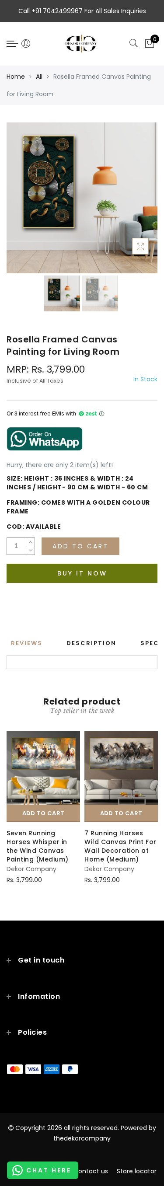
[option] (82, 197)
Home (16, 76)
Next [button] (130, 203)
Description (91, 643)
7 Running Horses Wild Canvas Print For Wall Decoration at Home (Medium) (120, 846)
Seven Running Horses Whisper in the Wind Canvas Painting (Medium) (38, 846)
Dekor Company (31, 869)
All (39, 76)
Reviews (26, 643)
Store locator (137, 1171)
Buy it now (82, 573)
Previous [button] (22, 202)
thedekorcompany (82, 1138)
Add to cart (43, 813)
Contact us (90, 1171)
